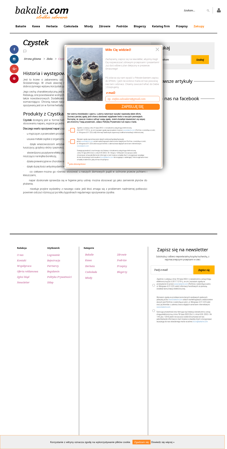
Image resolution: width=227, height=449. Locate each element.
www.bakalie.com (129, 130)
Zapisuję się (132, 106)
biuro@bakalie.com (106, 157)
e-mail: (111, 93)
